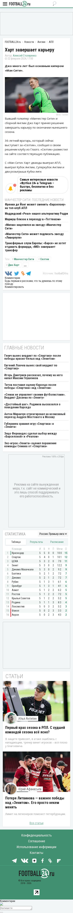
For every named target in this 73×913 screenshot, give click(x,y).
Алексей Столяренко (24, 55)
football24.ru (61, 273)
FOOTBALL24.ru (20, 4)
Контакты (36, 853)
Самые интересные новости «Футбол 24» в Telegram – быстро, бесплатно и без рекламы (39, 185)
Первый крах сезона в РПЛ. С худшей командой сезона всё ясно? (35, 729)
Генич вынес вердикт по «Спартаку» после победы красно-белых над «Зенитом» (32, 357)
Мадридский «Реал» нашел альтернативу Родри (36, 213)
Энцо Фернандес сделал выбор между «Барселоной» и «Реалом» (30, 435)
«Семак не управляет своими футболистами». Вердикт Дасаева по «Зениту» (34, 396)
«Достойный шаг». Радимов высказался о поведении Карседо (32, 406)
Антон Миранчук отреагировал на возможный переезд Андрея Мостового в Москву (34, 415)
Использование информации (36, 847)
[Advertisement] (36, 23)
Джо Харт (13, 264)
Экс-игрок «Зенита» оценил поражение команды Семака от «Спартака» (30, 444)
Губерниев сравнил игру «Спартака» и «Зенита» (29, 425)
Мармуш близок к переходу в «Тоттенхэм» (33, 219)
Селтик (44, 259)
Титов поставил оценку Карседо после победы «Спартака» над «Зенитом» (30, 386)
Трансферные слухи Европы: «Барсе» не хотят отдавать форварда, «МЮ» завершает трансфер (35, 246)
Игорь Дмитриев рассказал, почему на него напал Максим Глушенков (33, 376)
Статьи (14, 676)
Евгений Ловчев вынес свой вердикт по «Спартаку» (30, 367)
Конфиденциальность (36, 835)
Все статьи (36, 823)
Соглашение (36, 841)
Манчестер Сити (24, 259)
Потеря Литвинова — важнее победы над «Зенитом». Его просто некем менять (34, 802)
